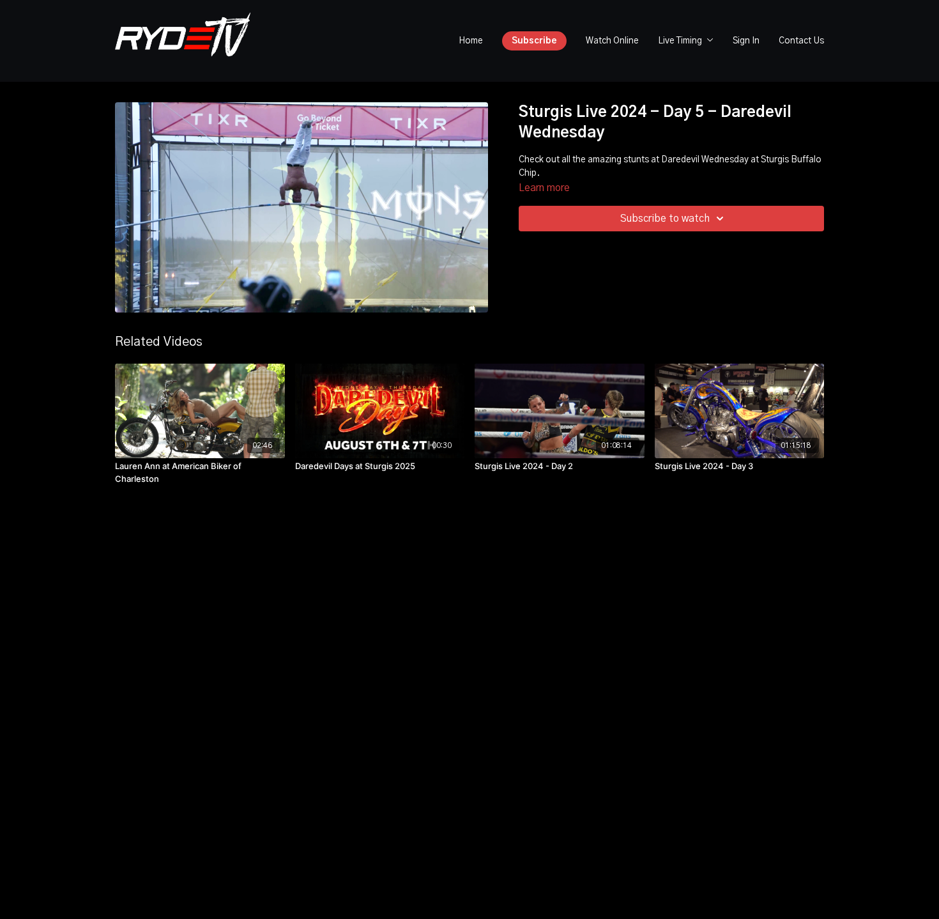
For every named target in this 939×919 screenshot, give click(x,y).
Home (471, 40)
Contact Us (801, 40)
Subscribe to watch (665, 218)
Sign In (746, 40)
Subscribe (534, 40)
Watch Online (612, 40)
